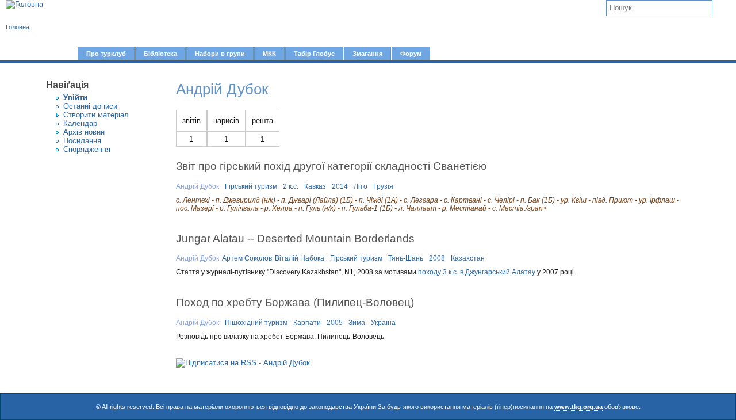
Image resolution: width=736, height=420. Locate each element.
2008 (437, 258)
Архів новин (84, 132)
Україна (383, 323)
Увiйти (75, 97)
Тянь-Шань (405, 258)
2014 (340, 186)
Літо (360, 186)
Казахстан (468, 258)
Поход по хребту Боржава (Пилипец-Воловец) (295, 302)
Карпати (307, 323)
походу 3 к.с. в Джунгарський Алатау (476, 272)
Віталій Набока (299, 258)
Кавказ (315, 186)
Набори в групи (220, 53)
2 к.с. (290, 186)
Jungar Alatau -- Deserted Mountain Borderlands (295, 238)
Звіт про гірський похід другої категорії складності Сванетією (331, 165)
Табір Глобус (314, 53)
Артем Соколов (247, 258)
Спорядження (86, 149)
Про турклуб (106, 53)
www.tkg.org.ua (578, 406)
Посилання (82, 140)
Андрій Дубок (197, 186)
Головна (17, 27)
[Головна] (24, 4)
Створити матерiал (96, 114)
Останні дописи (90, 106)
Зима (356, 323)
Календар (80, 123)
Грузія (383, 186)
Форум (410, 53)
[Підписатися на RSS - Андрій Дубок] (243, 362)
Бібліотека (160, 53)
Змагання (367, 53)
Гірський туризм (251, 186)
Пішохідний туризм (256, 323)
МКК (269, 53)
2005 (335, 323)
